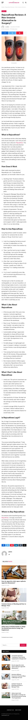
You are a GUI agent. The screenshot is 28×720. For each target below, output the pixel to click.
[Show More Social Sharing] (24, 33)
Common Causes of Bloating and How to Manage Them (17, 685)
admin (7, 26)
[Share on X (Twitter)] (12, 33)
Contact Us (10, 710)
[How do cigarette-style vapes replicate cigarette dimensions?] (14, 572)
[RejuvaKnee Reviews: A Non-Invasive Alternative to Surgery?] (14, 60)
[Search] (25, 2)
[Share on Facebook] (5, 33)
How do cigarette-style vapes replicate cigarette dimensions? (18, 666)
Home (3, 7)
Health (4, 11)
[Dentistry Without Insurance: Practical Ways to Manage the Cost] (6, 676)
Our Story (18, 710)
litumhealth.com (5, 715)
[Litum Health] (14, 2)
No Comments (6, 29)
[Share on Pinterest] (19, 33)
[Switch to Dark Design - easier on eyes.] (23, 2)
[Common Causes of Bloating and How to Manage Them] (14, 595)
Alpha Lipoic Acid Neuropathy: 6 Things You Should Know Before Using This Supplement (13, 628)
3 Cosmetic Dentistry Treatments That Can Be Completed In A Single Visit (19, 657)
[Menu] (3, 2)
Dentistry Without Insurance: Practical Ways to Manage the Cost (19, 676)
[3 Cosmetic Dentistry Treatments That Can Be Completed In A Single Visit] (6, 658)
